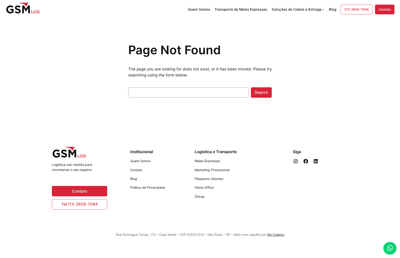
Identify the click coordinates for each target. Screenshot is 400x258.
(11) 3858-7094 (356, 9)
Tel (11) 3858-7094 (79, 204)
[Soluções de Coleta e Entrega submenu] (323, 9)
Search (261, 92)
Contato (385, 9)
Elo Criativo (275, 235)
